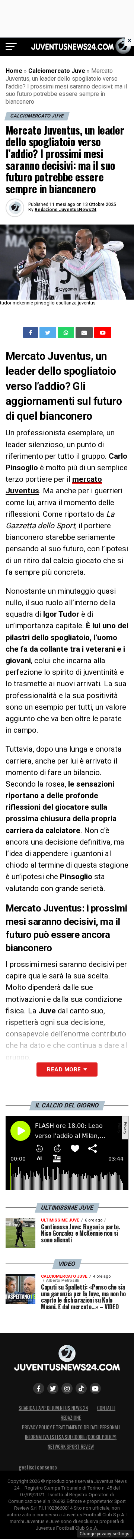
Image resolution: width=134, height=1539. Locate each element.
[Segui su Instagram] (67, 1388)
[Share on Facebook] (31, 333)
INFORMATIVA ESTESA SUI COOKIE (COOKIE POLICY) (71, 1436)
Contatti (106, 1407)
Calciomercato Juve (56, 70)
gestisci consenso (38, 1467)
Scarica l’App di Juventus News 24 (53, 1407)
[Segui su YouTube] (95, 1388)
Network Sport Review (71, 1446)
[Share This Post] (67, 333)
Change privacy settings (105, 1533)
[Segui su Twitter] (52, 1388)
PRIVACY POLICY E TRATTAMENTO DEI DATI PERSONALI (71, 1427)
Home (14, 70)
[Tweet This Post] (48, 333)
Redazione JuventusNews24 (65, 209)
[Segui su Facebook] (38, 1388)
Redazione (71, 1417)
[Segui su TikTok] (81, 1388)
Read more (64, 1069)
